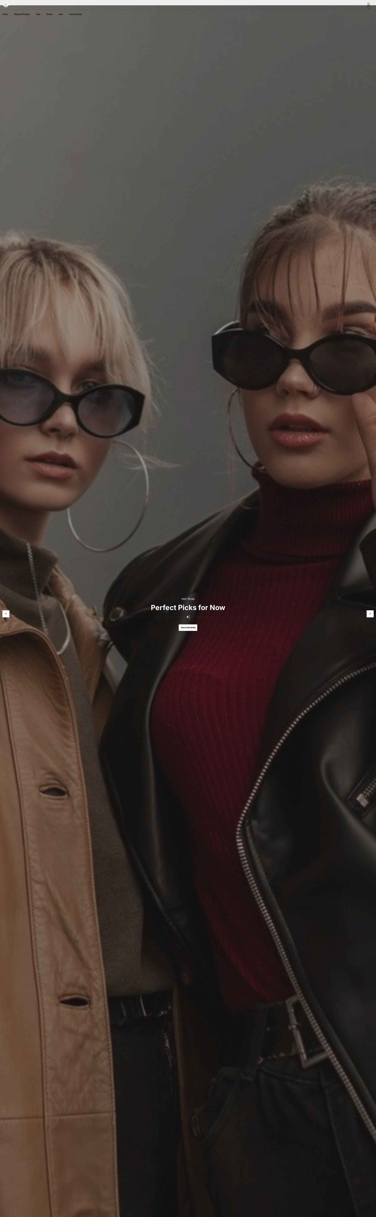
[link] (5, 14)
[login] (368, 4)
